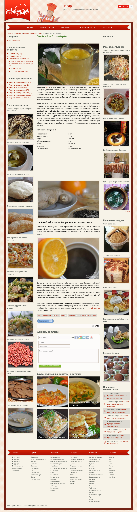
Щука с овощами (46, 405)
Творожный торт (94, 459)
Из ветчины (16, 457)
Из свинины (54, 488)
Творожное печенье (76, 466)
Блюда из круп (55, 457)
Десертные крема (76, 479)
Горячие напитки (29, 34)
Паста (52, 490)
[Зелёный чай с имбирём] (68, 64)
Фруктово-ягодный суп (38, 459)
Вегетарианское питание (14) (22, 61)
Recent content (14, 40)
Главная (29, 27)
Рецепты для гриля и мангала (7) (21, 98)
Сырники (92, 481)
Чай (39, 34)
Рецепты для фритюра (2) (19, 85)
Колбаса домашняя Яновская (114, 150)
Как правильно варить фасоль (18, 340)
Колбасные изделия (57, 459)
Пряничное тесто (75, 461)
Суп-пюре (34, 457)
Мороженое (74, 477)
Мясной (33, 461)
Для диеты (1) (16, 69)
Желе (72, 475)
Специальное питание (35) (19, 59)
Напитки (18, 34)
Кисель (111, 472)
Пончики (92, 479)
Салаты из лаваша (95, 457)
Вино (110, 468)
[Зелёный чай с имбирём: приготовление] (68, 258)
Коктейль (112, 477)
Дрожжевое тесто (95, 490)
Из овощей (15, 459)
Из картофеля (55, 477)
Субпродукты (55, 486)
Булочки (92, 497)
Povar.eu (10, 34)
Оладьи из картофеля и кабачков (82, 435)
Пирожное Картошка (111, 353)
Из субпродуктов (17, 466)
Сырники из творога (111, 287)
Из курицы (15, 464)
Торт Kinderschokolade (111, 255)
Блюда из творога (56, 464)
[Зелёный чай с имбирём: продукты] (68, 199)
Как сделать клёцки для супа (18, 143)
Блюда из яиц (55, 481)
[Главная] (17, 11)
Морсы (111, 466)
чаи (47, 87)
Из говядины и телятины (58, 468)
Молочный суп (36, 475)
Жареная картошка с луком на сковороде (118, 404)
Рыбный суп (35, 468)
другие (127, 211)
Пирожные (73, 472)
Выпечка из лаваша (96, 475)
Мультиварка (47, 27)
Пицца (91, 492)
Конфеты (73, 468)
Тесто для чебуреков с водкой (18, 174)
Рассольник (35, 472)
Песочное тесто (94, 470)
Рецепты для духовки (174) (19, 90)
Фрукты (72, 483)
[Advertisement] (68, 41)
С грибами (54, 466)
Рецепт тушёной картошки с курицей (84, 403)
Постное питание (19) (19, 71)
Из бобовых (16, 461)
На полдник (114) (15, 54)
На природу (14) (15, 56)
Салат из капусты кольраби (52, 437)
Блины (91, 466)
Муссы (72, 464)
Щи (32, 470)
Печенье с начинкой (77, 459)
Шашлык (53, 479)
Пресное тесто (94, 461)
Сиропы (111, 457)
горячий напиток (93, 308)
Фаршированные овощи (58, 461)
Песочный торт (94, 486)
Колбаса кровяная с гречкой (114, 118)
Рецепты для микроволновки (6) (21, 95)
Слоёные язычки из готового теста (20, 206)
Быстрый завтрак (44, 315)
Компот (111, 475)
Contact (107, 27)
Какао (111, 464)
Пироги (91, 483)
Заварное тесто (94, 477)
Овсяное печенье (110, 224)
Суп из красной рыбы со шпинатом (116, 182)
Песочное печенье (76, 470)
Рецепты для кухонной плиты (79, 315)
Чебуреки (92, 488)
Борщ (33, 477)
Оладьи (91, 468)
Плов (52, 472)
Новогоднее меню (86, 27)
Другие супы (35, 479)
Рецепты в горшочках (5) (18, 88)
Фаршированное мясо (57, 483)
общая (63, 315)
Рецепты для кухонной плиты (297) (22, 82)
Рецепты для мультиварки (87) (20, 93)
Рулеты (72, 481)
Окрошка (34, 464)
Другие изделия (94, 501)
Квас (110, 461)
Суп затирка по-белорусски (17, 405)
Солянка (34, 466)
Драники (65, 27)
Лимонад (112, 470)
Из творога (73, 457)
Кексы (91, 499)
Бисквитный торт (95, 495)
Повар (67, 6)
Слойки (91, 472)
